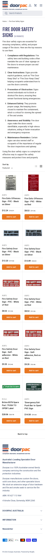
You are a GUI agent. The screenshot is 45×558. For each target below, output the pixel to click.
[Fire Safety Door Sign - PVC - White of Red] (11, 283)
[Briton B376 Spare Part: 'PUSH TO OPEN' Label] (11, 386)
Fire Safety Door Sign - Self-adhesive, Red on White (32, 353)
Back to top (22, 434)
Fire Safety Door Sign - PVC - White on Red (33, 302)
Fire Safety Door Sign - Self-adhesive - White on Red (10, 353)
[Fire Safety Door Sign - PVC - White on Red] (33, 283)
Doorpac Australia (14, 552)
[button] (35, 5)
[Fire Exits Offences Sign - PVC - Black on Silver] (11, 182)
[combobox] (22, 13)
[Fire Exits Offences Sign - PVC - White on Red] (33, 182)
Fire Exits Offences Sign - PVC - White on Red (33, 201)
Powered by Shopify (27, 552)
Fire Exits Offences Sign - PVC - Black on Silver (11, 201)
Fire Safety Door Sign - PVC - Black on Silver (10, 251)
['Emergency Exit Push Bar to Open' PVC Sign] (33, 386)
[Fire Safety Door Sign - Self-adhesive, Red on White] (33, 333)
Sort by (5, 164)
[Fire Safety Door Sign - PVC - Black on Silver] (11, 233)
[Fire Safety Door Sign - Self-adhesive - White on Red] (11, 333)
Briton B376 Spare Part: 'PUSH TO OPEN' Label (10, 405)
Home (4, 21)
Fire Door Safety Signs (16, 21)
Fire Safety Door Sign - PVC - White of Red (10, 302)
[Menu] (41, 5)
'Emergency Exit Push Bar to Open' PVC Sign (32, 405)
